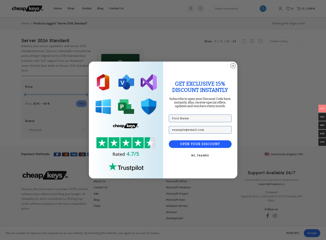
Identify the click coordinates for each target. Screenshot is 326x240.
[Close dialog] (233, 65)
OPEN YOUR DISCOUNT (200, 144)
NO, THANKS (200, 155)
